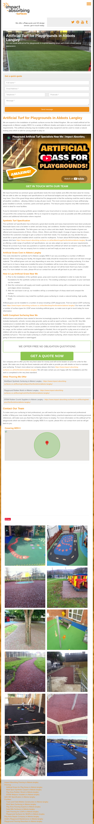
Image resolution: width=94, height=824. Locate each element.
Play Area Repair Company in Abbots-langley (21, 816)
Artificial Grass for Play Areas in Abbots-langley (24, 787)
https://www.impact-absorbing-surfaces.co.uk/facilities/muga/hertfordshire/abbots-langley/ (50, 240)
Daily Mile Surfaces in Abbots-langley (20, 809)
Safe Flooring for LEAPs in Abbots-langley (22, 812)
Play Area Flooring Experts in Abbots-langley (23, 807)
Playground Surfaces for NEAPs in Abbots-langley (25, 814)
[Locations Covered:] (4, 4)
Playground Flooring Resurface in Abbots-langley (23, 821)
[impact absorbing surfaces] (17, 8)
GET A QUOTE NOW (47, 356)
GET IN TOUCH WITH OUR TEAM (47, 186)
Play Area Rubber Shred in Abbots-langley (22, 792)
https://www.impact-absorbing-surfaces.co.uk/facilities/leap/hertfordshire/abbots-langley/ (41, 305)
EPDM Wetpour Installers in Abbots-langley (22, 794)
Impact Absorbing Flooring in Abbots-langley (21, 782)
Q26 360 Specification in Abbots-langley (19, 797)
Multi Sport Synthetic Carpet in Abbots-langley (24, 790)
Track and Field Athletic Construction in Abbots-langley (27, 802)
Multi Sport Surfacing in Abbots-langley (21, 804)
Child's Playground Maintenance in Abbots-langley (23, 819)
